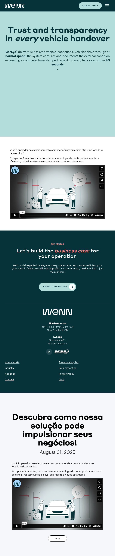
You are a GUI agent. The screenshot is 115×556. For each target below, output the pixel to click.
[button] (106, 6)
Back (57, 538)
